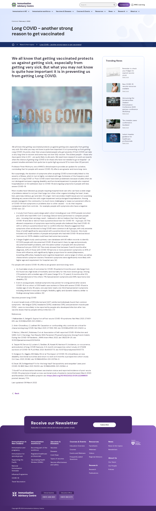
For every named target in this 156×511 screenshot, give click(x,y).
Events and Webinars (78, 453)
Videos (91, 453)
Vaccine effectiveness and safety (58, 463)
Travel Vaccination (18, 482)
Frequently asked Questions (76, 458)
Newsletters (112, 449)
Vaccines (53, 448)
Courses (73, 449)
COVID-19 (15, 478)
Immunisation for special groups (18, 455)
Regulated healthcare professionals (39, 455)
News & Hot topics (27, 45)
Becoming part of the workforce (39, 449)
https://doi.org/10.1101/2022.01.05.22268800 (67, 375)
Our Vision (112, 462)
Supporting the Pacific (17, 461)
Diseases (53, 451)
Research (92, 469)
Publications (93, 473)
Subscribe (104, 425)
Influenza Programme (20, 474)
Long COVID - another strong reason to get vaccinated (60, 45)
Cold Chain (54, 455)
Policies (111, 469)
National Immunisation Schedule (17, 468)
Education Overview (77, 446)
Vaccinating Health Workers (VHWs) (38, 461)
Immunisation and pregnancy (18, 449)
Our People (112, 466)
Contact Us (124, 5)
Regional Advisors (95, 457)
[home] (22, 4)
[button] (21, 11)
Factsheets (93, 446)
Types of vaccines (57, 459)
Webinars (92, 449)
